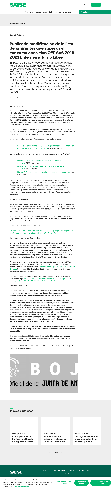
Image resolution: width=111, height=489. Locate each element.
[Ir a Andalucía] (18, 5)
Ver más (55, 452)
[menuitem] (96, 5)
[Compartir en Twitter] (14, 97)
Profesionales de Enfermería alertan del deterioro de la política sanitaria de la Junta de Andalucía (55, 441)
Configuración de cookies (64, 483)
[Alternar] (69, 4)
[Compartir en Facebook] (10, 97)
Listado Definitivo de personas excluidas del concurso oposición (43, 172)
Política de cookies (22, 487)
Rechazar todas (82, 483)
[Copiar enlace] (17, 97)
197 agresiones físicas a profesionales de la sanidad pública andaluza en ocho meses (86, 441)
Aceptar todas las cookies (100, 483)
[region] (55, 483)
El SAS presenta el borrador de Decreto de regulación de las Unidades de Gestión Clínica (23, 441)
